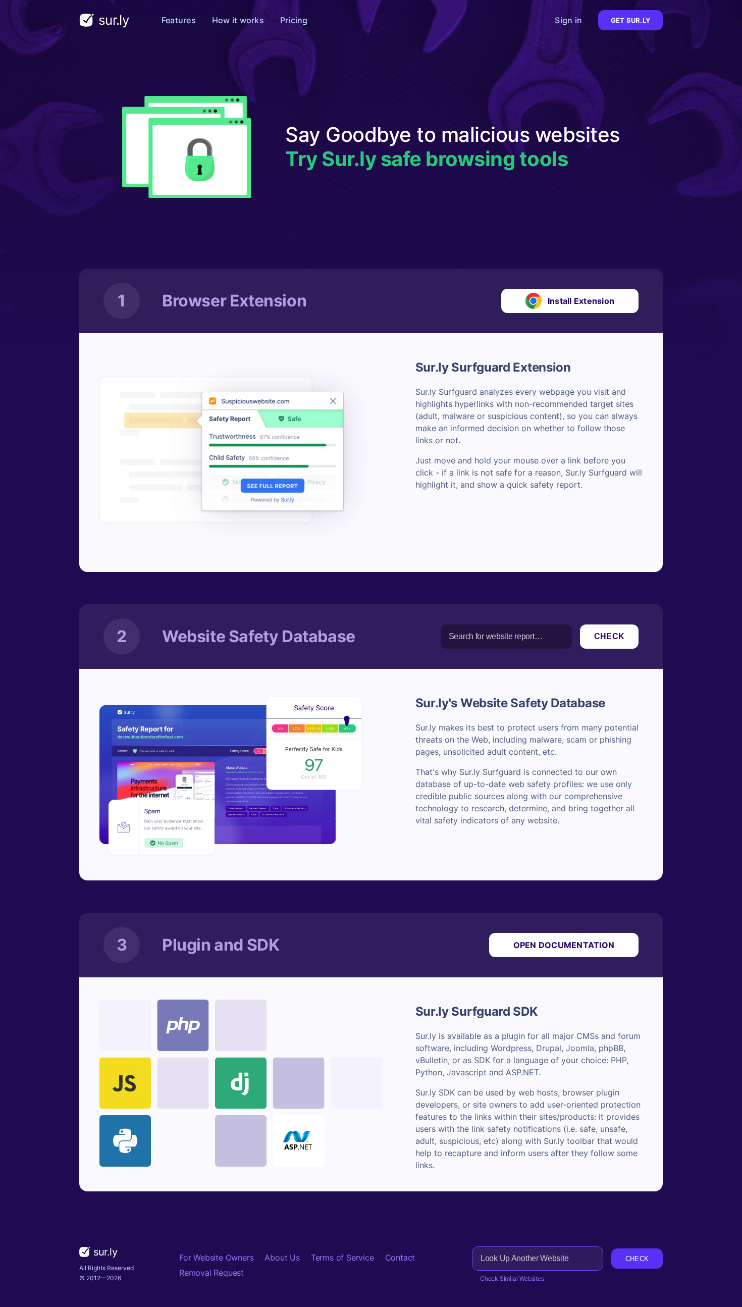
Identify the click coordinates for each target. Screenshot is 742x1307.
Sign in (568, 20)
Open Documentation (564, 945)
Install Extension (581, 301)
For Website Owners (216, 1257)
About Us (281, 1257)
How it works (238, 20)
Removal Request (211, 1273)
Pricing (294, 20)
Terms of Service (342, 1257)
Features (179, 20)
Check (609, 636)
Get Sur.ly (630, 20)
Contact (400, 1257)
